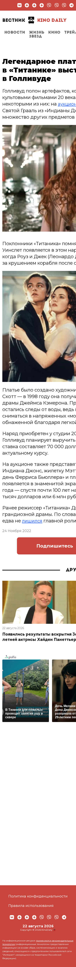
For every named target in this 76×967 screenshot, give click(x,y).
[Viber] (49, 5)
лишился (33, 521)
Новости (14, 33)
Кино (54, 33)
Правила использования (31, 906)
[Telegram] (71, 5)
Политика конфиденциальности (38, 896)
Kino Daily (34, 20)
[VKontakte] (19, 5)
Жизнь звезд (36, 35)
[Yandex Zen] (27, 5)
